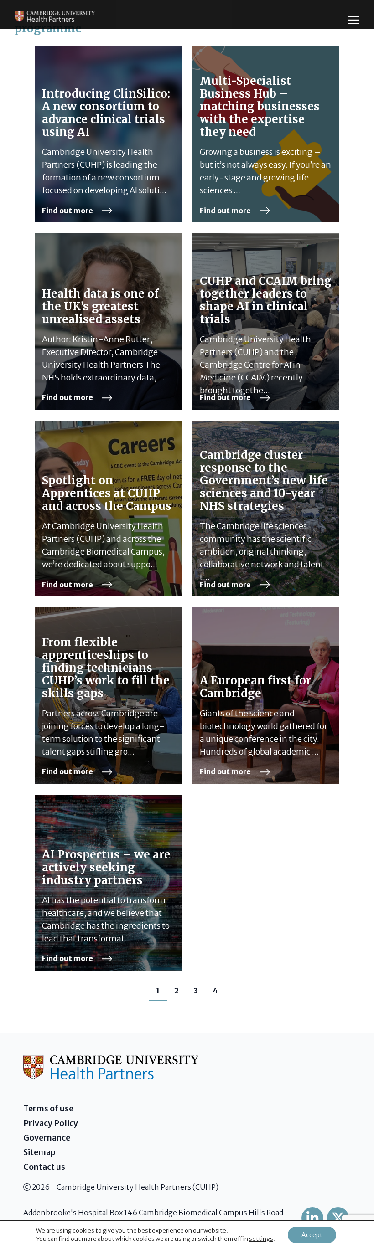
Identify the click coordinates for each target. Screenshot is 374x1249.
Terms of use (48, 1108)
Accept (311, 1235)
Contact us (44, 1167)
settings (261, 1239)
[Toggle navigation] (353, 19)
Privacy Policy (50, 1123)
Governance (46, 1137)
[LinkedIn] (312, 1218)
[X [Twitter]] (338, 1218)
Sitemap (39, 1152)
